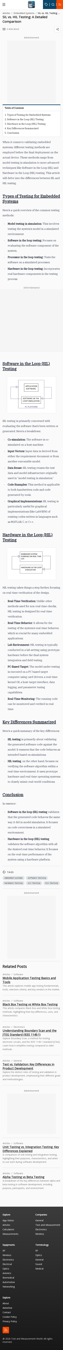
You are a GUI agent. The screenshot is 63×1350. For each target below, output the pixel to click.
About (6, 1303)
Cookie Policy (10, 1316)
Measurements (10, 1233)
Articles (6, 13)
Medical (39, 1268)
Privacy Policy (10, 1321)
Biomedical (8, 1277)
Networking (9, 1286)
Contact (7, 1312)
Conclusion (13, 132)
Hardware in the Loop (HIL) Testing (26, 123)
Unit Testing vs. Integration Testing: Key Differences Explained (31, 1149)
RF (4, 1250)
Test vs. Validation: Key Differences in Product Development (28, 1066)
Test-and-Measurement (47, 1224)
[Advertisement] (31, 71)
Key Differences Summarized (23, 128)
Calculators (8, 1229)
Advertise (7, 1307)
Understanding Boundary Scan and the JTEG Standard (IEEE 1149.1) (30, 1032)
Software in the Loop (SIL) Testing (25, 119)
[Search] (53, 4)
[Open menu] (4, 4)
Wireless (39, 1233)
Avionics (7, 1273)
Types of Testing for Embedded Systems (29, 114)
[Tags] (46, 4)
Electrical (7, 1264)
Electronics (41, 1229)
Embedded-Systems (24, 13)
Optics (6, 1268)
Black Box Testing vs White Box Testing (30, 1004)
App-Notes (8, 1220)
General (39, 1220)
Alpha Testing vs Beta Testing (23, 1177)
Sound (38, 1264)
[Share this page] (57, 29)
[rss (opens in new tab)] (6, 1330)
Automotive (9, 1282)
